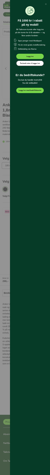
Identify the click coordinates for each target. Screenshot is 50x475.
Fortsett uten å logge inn (30, 63)
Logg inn (30, 56)
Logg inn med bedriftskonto (30, 90)
